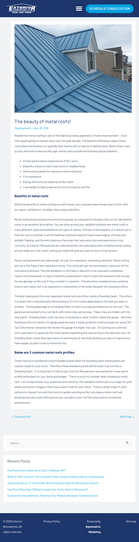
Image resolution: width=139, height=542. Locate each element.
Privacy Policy (51, 521)
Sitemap (131, 521)
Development (22, 128)
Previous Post (21, 416)
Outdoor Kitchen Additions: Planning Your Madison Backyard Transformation (52, 495)
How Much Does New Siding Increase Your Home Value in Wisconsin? (47, 489)
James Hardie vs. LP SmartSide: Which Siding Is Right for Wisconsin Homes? (52, 483)
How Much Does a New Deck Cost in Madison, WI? (36, 470)
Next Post (127, 416)
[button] (79, 9)
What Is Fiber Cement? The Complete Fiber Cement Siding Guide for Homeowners (55, 476)
